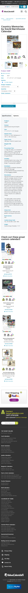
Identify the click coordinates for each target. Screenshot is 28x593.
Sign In (8, 6)
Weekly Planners (4, 484)
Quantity (3, 89)
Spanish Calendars (5, 518)
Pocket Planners (5, 481)
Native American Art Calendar (8, 303)
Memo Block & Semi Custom (7, 514)
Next (25, 65)
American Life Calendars (6, 502)
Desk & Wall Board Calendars (7, 452)
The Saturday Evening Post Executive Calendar (8, 373)
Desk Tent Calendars (5, 449)
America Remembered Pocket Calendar (8, 339)
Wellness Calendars (5, 520)
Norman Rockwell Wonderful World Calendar (7, 267)
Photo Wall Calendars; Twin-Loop (8, 529)
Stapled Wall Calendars (6, 494)
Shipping (6, 554)
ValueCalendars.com (14, 575)
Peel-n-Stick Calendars (7, 473)
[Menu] (21, 11)
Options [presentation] (16, 116)
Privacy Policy (8, 551)
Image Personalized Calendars (8, 512)
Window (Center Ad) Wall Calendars (9, 495)
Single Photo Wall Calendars (7, 531)
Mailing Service (4, 545)
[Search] (25, 11)
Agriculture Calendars (6, 500)
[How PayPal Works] (14, 586)
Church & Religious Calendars (7, 508)
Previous (2, 65)
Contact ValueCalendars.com (15, 413)
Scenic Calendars (5, 517)
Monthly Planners (5, 483)
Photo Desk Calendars (6, 526)
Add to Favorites (6, 73)
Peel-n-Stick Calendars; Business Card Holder (11, 478)
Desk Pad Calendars (5, 447)
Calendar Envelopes (5, 542)
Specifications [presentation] (6, 116)
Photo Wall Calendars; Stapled (7, 528)
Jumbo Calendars (6, 455)
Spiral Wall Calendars (21, 18)
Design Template (6, 84)
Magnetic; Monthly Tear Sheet (7, 470)
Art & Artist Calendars (6, 505)
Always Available (4, 536)
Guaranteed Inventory (7, 534)
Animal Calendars (5, 503)
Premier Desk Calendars (6, 450)
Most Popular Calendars (6, 433)
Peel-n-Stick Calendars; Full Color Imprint (10, 475)
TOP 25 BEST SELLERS (7, 431)
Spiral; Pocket (4, 491)
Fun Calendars (4, 509)
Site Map (6, 558)
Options (3, 80)
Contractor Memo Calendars (7, 460)
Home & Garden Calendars (7, 511)
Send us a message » (16, 418)
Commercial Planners (6, 459)
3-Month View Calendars (6, 457)
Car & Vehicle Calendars (6, 506)
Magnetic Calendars (6, 466)
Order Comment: (5, 93)
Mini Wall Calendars (5, 489)
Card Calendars (5, 436)
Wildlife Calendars (5, 521)
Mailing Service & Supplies (8, 541)
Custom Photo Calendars (8, 524)
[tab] (6, 116)
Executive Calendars (5, 461)
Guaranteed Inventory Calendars (8, 537)
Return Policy (8, 566)
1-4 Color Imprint (8, 82)
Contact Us (7, 562)
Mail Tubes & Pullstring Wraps (7, 544)
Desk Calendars (5, 446)
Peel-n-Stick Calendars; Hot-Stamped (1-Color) (11, 476)
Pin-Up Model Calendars (6, 515)
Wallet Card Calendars (6, 442)
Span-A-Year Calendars (6, 463)
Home (2, 18)
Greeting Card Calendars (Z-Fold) (8, 438)
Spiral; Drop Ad (6, 20)
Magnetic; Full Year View (6, 468)
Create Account (14, 6)
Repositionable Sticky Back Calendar (9, 441)
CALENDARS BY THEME (7, 499)
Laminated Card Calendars (7, 439)
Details (14, 400)
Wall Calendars (9, 18)
